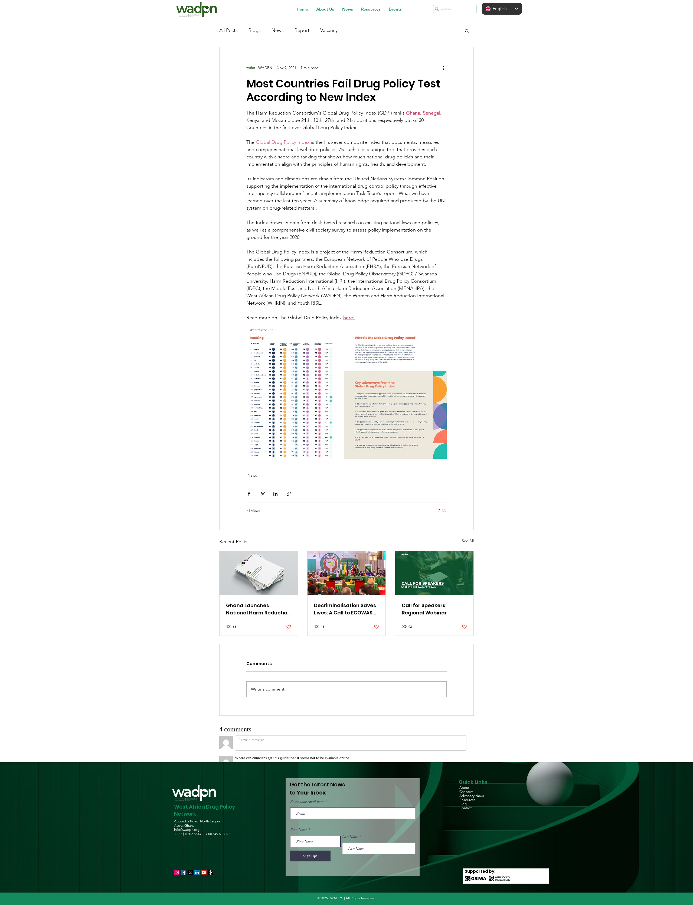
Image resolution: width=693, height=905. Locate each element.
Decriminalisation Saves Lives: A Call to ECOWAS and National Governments (345, 609)
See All (468, 540)
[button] (325, 9)
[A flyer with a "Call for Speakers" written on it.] (434, 573)
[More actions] (443, 67)
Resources (467, 793)
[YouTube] (204, 865)
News (278, 30)
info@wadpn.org (187, 823)
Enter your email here (306, 794)
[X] (190, 865)
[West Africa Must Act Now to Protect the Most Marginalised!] (347, 573)
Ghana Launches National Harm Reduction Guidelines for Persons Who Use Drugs (258, 609)
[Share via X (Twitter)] (262, 493)
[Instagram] (176, 865)
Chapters (466, 785)
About (464, 781)
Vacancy (329, 30)
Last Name (350, 830)
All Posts (228, 30)
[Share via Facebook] (248, 493)
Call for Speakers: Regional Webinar (424, 609)
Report (302, 30)
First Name (298, 823)
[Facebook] (183, 865)
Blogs (255, 30)
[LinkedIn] (197, 865)
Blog (463, 797)
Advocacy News (471, 789)
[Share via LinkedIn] (275, 493)
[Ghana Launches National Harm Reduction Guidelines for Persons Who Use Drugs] (259, 573)
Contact (465, 801)
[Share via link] (288, 493)
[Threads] (210, 865)
